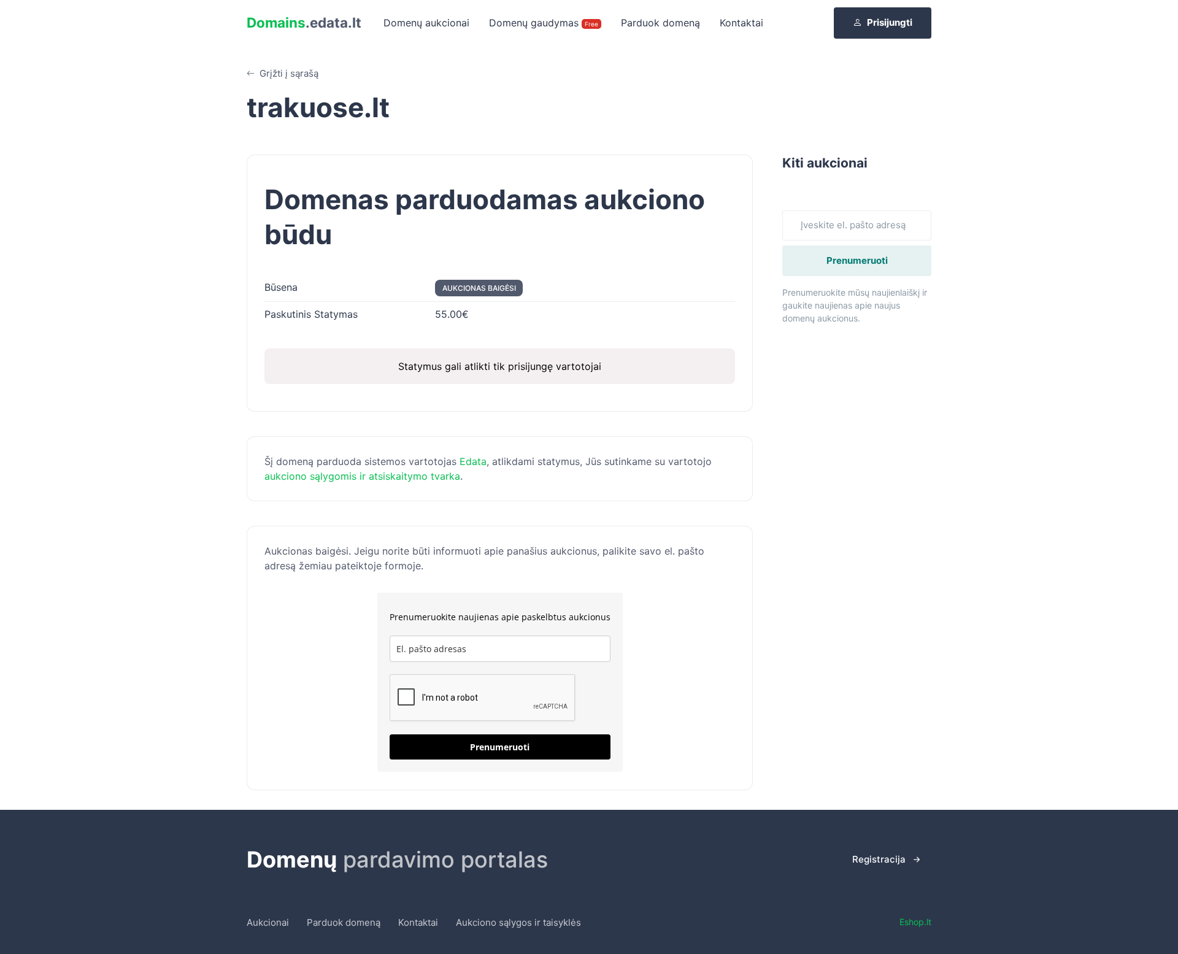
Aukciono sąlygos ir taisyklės (518, 922)
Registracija (879, 859)
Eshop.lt (915, 922)
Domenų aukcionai (426, 23)
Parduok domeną (660, 23)
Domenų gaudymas (543, 23)
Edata (473, 461)
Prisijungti (889, 22)
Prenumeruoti (499, 747)
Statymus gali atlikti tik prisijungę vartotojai (499, 366)
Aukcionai (268, 922)
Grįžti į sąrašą (287, 73)
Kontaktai (741, 23)
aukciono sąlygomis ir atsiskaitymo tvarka (362, 476)
